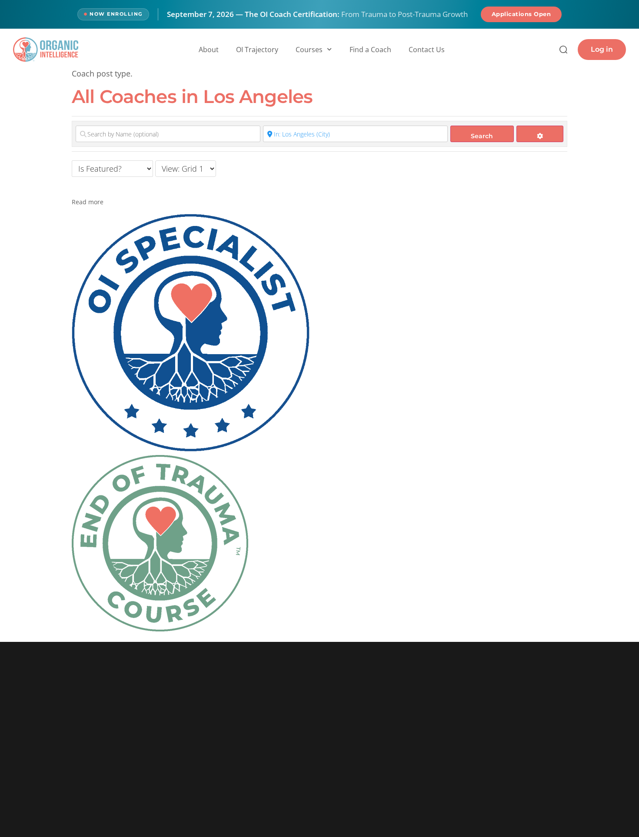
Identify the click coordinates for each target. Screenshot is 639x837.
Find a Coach (370, 49)
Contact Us (427, 49)
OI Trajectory (257, 49)
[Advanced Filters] (540, 134)
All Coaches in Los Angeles (192, 96)
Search (482, 136)
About (209, 49)
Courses (309, 49)
